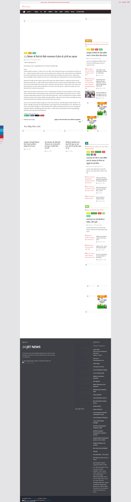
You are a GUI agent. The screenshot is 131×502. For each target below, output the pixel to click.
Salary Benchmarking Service (82, 374)
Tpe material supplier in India (82, 397)
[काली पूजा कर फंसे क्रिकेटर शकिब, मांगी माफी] (97, 210)
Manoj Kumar (38, 59)
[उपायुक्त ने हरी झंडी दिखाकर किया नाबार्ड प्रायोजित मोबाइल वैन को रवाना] (31, 131)
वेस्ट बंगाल (88, 216)
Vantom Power (100, 373)
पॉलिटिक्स (50, 11)
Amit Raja (100, 225)
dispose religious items (80, 361)
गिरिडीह (97, 49)
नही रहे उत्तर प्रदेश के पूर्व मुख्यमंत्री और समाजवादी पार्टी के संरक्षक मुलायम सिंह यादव (101, 179)
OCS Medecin (96, 381)
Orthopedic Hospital (102, 370)
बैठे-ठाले (72, 11)
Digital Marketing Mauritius (81, 359)
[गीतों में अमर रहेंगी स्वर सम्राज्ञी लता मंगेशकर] (90, 199)
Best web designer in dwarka (82, 342)
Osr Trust (77, 393)
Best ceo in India (79, 382)
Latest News (96, 363)
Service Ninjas (78, 352)
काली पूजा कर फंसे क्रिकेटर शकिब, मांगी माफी (95, 220)
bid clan (77, 348)
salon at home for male (81, 346)
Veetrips (95, 451)
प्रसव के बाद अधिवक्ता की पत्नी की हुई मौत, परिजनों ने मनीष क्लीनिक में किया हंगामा (101, 94)
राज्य (94, 154)
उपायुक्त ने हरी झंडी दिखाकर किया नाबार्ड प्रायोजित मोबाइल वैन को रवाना (31, 144)
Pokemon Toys (79, 372)
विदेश (45, 11)
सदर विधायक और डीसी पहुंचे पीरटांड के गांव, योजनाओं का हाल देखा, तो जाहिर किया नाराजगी (52, 145)
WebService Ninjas (79, 353)
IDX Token (95, 457)
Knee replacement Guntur (100, 398)
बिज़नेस (61, 11)
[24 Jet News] (24, 12)
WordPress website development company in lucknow (99, 432)
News (30, 53)
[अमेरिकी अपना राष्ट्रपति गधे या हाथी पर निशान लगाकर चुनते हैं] (90, 239)
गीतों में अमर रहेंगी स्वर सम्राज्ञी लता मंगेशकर (100, 198)
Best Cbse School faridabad (100, 448)
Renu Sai (95, 463)
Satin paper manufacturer (81, 367)
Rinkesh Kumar (98, 58)
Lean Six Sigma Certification (100, 417)
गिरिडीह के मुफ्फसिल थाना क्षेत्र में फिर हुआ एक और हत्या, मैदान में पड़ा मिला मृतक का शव (73, 145)
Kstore (101, 469)
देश (41, 11)
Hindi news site (79, 395)
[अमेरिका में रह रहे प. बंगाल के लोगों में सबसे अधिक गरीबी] (90, 248)
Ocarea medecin (97, 394)
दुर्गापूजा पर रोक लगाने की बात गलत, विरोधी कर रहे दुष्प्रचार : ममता (68, 121)
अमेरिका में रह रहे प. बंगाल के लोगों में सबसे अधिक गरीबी (101, 247)
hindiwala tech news (80, 380)
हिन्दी (128, 2)
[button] (31, 12)
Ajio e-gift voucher (79, 409)
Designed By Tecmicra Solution (83, 344)
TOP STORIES (98, 151)
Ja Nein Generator (97, 409)
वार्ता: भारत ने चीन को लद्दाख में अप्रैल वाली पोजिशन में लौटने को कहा (101, 256)
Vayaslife (95, 471)
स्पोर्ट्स (56, 11)
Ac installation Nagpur (80, 357)
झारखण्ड (28, 11)
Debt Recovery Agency (80, 350)
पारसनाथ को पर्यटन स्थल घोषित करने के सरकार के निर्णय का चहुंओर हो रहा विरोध (96, 161)
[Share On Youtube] (1, 136)
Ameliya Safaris (97, 406)
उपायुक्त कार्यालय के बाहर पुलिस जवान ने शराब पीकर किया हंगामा (96, 54)
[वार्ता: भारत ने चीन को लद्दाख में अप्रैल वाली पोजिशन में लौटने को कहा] (90, 257)
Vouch (102, 366)
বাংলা (120, 2)
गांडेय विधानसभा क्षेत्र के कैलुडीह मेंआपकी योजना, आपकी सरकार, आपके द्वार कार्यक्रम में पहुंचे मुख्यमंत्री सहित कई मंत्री (101, 83)
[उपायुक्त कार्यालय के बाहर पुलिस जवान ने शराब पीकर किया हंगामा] (97, 45)
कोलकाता (36, 11)
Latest (25, 53)
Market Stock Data (29, 119)
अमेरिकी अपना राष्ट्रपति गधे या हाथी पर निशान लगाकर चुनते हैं (101, 238)
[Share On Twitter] (1, 130)
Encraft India (78, 384)
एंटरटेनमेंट (67, 11)
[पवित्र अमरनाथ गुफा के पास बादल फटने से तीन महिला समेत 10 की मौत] (90, 190)
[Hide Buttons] (2, 139)
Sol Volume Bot (97, 454)
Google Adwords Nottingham (82, 355)
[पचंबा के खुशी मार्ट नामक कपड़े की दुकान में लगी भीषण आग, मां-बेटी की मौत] (90, 72)
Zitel (76, 407)
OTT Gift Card (96, 467)
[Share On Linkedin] (1, 133)
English (124, 2)
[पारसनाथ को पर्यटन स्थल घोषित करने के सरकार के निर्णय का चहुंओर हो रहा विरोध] (97, 148)
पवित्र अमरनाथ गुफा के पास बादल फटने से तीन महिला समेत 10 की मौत (101, 189)
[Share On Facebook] (1, 127)
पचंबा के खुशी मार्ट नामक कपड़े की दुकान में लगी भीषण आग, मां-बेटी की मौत (101, 71)
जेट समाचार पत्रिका (80, 11)
